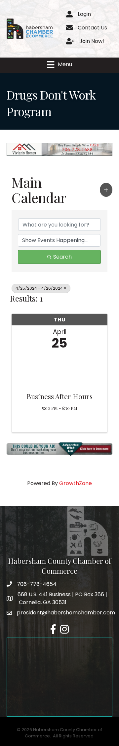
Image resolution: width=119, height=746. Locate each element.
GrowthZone (75, 483)
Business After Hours (59, 396)
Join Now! (91, 41)
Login (84, 14)
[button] (106, 190)
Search (62, 257)
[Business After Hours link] (59, 369)
